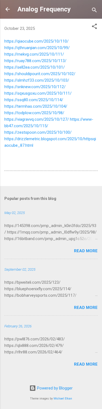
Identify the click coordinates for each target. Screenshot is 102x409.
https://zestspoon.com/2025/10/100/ (38, 132)
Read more (86, 250)
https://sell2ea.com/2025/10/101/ (34, 67)
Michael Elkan (63, 398)
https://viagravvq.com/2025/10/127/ (36, 119)
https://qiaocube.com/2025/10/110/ (36, 41)
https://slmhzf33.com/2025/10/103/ (36, 80)
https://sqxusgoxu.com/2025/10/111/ (38, 93)
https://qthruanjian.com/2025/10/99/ (37, 47)
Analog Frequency (44, 9)
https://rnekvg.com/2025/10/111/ (34, 54)
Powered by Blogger (54, 388)
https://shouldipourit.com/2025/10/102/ (39, 73)
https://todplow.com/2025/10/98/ (34, 112)
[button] (94, 27)
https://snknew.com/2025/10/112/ (35, 86)
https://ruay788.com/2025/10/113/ (35, 60)
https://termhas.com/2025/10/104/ (35, 106)
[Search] (94, 11)
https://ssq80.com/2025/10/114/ (33, 99)
